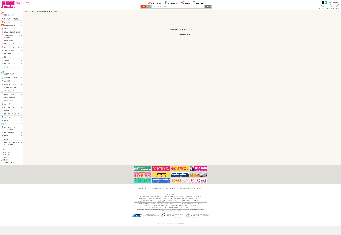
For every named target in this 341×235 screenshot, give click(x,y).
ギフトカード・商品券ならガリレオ (180, 209)
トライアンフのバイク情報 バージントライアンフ (190, 203)
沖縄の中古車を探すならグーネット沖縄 (151, 200)
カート (337, 8)
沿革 (170, 188)
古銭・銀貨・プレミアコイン (12, 63)
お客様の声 (4, 160)
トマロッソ (192, 207)
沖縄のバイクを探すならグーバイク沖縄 (171, 200)
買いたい (173, 3)
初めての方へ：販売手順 (11, 78)
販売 (149, 7)
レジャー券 (7, 104)
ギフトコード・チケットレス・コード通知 (11, 128)
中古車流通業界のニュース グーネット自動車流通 (169, 202)
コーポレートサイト (198, 188)
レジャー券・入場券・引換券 (12, 47)
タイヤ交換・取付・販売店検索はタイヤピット (145, 202)
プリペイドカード (9, 50)
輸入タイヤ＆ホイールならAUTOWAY (191, 200)
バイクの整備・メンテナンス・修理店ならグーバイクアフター (152, 207)
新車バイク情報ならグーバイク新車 (187, 205)
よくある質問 (5, 157)
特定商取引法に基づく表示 (144, 188)
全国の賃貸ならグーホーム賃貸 (152, 205)
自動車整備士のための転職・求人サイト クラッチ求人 (158, 209)
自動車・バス (7, 57)
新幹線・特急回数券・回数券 (12, 32)
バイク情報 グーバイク (164, 198)
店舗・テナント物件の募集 (186, 188)
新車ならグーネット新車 (161, 196)
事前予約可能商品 (9, 132)
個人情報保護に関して (157, 188)
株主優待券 (7, 22)
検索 (209, 7)
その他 (6, 67)
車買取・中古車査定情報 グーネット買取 (148, 198)
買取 (144, 7)
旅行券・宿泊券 (8, 40)
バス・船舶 (7, 117)
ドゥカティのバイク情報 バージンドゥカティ (167, 203)
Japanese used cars (176, 198)
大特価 (6, 135)
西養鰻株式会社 (140, 209)
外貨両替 (187, 3)
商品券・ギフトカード (10, 84)
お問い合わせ (322, 8)
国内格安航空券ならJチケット (197, 209)
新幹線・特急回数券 (9, 97)
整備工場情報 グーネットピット (193, 196)
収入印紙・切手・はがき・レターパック (12, 36)
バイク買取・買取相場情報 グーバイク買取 (178, 207)
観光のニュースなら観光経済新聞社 (169, 205)
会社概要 (165, 188)
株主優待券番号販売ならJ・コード (170, 210)
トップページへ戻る (182, 34)
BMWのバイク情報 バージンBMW (147, 203)
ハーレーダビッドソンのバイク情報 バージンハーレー (194, 202)
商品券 (6, 28)
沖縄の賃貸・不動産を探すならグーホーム (192, 198)
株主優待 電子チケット (10, 25)
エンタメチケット (9, 53)
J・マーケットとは (6, 162)
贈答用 (6, 120)
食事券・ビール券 (9, 44)
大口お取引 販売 (5, 155)
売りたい (156, 3)
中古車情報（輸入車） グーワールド (176, 196)
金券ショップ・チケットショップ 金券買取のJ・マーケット (39, 11)
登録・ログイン (330, 8)
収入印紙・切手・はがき (11, 87)
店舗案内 (200, 3)
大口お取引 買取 (5, 152)
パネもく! (6, 124)
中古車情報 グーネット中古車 (147, 196)
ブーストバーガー (199, 207)
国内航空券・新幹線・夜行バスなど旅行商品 (12, 143)
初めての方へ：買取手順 (11, 19)
